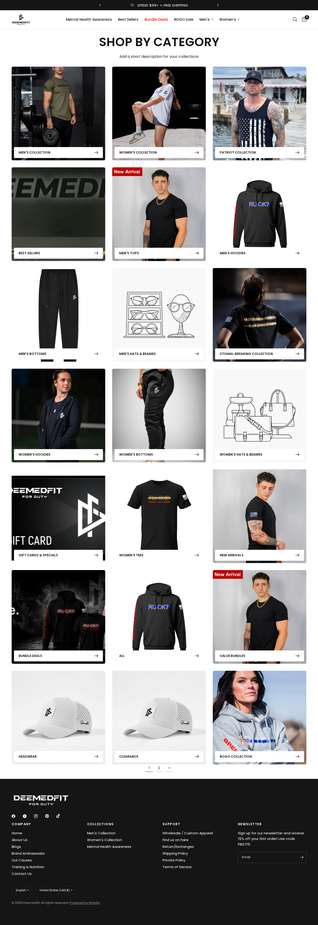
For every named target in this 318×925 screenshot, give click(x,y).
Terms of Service (177, 866)
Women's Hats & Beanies (241, 454)
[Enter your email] (301, 857)
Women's (227, 19)
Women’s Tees (131, 555)
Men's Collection (34, 152)
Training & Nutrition (28, 866)
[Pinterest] (50, 816)
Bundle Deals (156, 19)
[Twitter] (28, 816)
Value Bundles (232, 655)
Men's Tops (129, 253)
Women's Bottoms (136, 454)
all (122, 655)
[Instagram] (39, 816)
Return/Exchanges (178, 846)
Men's (205, 19)
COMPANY (21, 824)
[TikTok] (61, 816)
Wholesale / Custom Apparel (187, 833)
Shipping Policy (175, 853)
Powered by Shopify (85, 903)
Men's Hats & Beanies (137, 353)
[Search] (295, 19)
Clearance (128, 756)
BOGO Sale (183, 19)
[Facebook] (17, 816)
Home (17, 833)
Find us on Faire (175, 839)
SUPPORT (171, 824)
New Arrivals (232, 555)
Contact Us (22, 873)
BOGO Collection (236, 756)
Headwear (28, 756)
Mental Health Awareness (89, 19)
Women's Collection (138, 152)
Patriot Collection (238, 152)
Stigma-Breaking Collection (246, 353)
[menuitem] (89, 19)
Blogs (16, 846)
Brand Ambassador (28, 853)
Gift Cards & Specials (38, 555)
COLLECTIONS (100, 824)
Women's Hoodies (35, 454)
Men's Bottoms (32, 353)
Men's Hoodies (233, 253)
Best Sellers (128, 19)
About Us (19, 839)
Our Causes (22, 860)
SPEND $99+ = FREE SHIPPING (162, 5)
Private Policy (173, 860)
